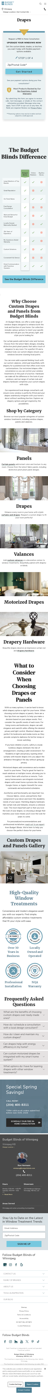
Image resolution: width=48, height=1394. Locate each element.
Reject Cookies (33, 1384)
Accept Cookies (24, 1390)
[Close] (45, 1369)
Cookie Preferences (24, 1326)
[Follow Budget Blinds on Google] (4, 1264)
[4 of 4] (26, 880)
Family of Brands (12, 1280)
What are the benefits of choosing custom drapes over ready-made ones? (22, 1015)
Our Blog (8, 1299)
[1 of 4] (21, 880)
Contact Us (9, 1273)
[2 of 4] (23, 880)
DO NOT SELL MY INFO (24, 1322)
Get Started (24, 71)
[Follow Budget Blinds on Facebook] (16, 1264)
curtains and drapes (10, 515)
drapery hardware (25, 650)
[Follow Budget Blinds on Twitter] (27, 1341)
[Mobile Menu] (45, 4)
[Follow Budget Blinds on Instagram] (10, 1264)
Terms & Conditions (24, 1315)
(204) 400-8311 (45, 9)
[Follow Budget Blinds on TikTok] (38, 1341)
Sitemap (24, 1307)
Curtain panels (8, 464)
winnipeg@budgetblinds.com (24, 1168)
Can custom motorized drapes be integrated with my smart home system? (21, 1056)
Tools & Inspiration (13, 1293)
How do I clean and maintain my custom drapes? (21, 1036)
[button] (9, 12)
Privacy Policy (36, 108)
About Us (8, 1286)
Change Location (7, 1147)
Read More (8, 1194)
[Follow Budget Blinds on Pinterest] (32, 1341)
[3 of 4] (24, 880)
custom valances (15, 560)
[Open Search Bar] (40, 4)
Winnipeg (8, 9)
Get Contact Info (23, 12)
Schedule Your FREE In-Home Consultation (23, 1122)
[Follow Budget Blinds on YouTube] (21, 1341)
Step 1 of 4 (25, 58)
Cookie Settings (15, 1384)
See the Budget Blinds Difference (24, 279)
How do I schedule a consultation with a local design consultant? (22, 1026)
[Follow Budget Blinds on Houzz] (16, 1341)
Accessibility (24, 1318)
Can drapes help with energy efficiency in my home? (19, 1045)
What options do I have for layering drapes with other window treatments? (22, 1069)
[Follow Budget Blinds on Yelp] (21, 1264)
